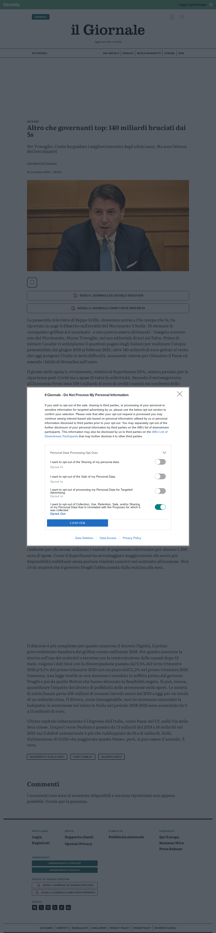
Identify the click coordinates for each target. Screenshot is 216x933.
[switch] (160, 462)
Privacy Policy (132, 538)
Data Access (108, 538)
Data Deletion (84, 538)
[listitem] (108, 452)
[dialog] (108, 466)
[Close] (181, 395)
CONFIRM (77, 523)
